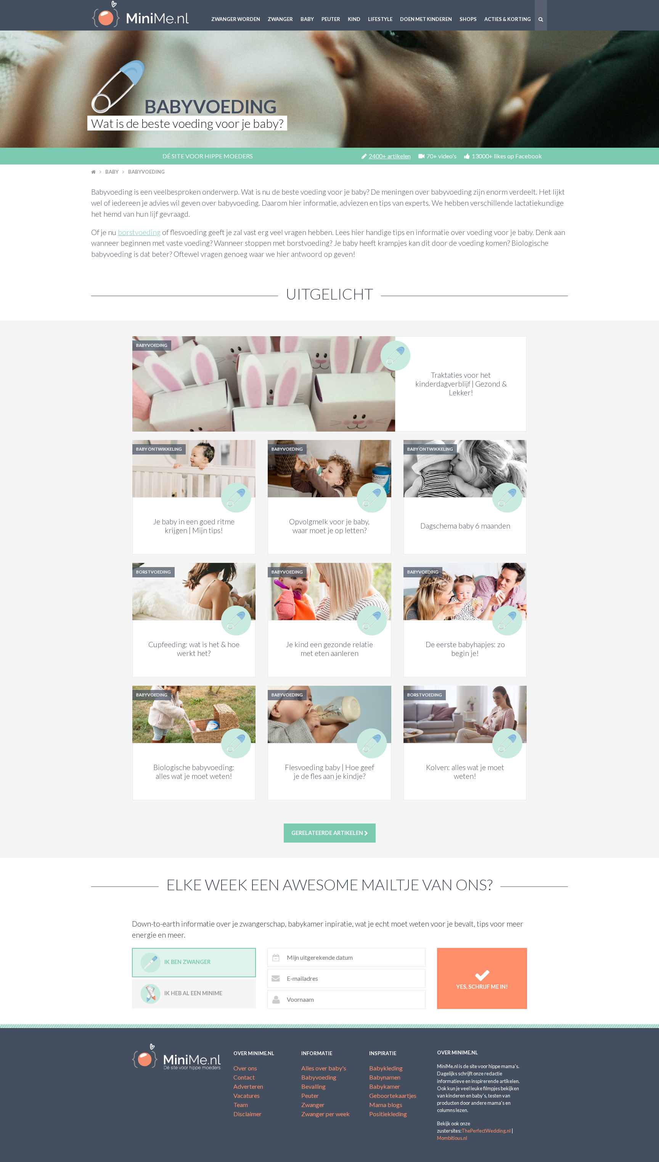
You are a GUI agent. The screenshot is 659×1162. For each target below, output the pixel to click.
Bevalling (313, 1086)
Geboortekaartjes (392, 1095)
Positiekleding (388, 1113)
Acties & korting (507, 19)
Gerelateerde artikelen (327, 833)
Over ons (245, 1068)
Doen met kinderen (426, 19)
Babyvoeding (146, 172)
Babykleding (386, 1068)
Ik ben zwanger (187, 962)
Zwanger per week (325, 1113)
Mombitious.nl (452, 1138)
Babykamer (384, 1086)
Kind (354, 19)
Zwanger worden (235, 19)
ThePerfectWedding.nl (486, 1131)
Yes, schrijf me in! (482, 986)
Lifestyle (380, 19)
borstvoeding (139, 232)
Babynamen (384, 1077)
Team (240, 1104)
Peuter (330, 19)
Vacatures (246, 1095)
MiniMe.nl (146, 15)
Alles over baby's (323, 1068)
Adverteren (248, 1086)
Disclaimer (247, 1113)
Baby (307, 19)
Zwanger (280, 19)
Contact (244, 1077)
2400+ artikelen (390, 156)
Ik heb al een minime (193, 993)
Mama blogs (385, 1104)
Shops (468, 19)
